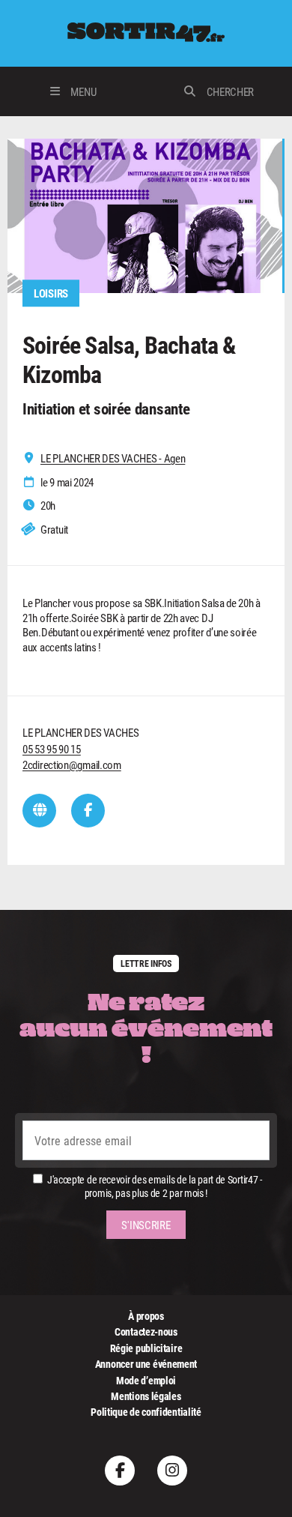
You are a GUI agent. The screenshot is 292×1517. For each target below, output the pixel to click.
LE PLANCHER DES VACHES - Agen (112, 458)
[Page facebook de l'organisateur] (88, 810)
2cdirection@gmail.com (71, 764)
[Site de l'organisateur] (39, 810)
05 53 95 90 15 (51, 748)
